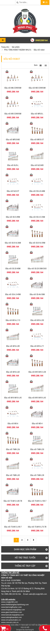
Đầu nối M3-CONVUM (37, 88)
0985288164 (41, 40)
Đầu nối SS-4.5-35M (37, 217)
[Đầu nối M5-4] (37, 420)
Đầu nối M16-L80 (13, 346)
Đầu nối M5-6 (13, 423)
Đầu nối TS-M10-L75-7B (37, 527)
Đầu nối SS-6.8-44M (37, 191)
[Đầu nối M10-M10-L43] (37, 394)
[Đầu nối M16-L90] (37, 317)
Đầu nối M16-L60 (13, 372)
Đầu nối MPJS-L (37, 114)
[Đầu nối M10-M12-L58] (37, 369)
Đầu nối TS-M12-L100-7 (37, 501)
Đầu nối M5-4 (37, 423)
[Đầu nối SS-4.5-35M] (37, 214)
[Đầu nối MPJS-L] (37, 110)
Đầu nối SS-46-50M (37, 294)
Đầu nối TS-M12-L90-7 (13, 527)
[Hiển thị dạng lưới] (40, 65)
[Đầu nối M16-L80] (12, 343)
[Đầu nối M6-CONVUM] (12, 85)
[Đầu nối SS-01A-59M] (37, 239)
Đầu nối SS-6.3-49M (13, 294)
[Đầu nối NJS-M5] (37, 162)
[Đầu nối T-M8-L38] (37, 472)
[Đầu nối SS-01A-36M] (12, 239)
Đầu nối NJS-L (13, 165)
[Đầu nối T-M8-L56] (12, 446)
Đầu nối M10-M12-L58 (37, 372)
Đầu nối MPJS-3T (37, 139)
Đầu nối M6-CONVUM (12, 88)
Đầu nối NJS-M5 (37, 165)
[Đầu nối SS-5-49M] (12, 214)
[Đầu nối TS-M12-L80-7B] (12, 498)
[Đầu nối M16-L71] (37, 343)
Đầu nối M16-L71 (37, 346)
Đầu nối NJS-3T (13, 191)
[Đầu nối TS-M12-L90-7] (12, 523)
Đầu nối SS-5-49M (13, 217)
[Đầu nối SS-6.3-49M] (12, 291)
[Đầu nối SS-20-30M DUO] (37, 265)
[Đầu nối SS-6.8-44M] (37, 188)
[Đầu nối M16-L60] (12, 369)
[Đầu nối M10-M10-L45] (12, 394)
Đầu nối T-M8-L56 (13, 449)
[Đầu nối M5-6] (12, 420)
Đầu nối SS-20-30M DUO (37, 268)
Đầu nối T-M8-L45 (13, 475)
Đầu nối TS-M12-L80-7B (13, 501)
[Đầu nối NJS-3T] (12, 188)
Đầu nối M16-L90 (37, 320)
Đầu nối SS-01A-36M (13, 243)
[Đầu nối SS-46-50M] (37, 291)
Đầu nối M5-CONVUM (12, 114)
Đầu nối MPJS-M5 (13, 139)
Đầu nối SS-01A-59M (37, 243)
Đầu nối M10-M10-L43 (37, 398)
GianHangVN (29, 630)
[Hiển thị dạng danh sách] (45, 65)
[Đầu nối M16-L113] (12, 317)
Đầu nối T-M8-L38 (37, 475)
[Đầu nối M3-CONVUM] (37, 85)
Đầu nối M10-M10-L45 (13, 398)
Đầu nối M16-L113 (13, 320)
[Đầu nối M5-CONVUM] (12, 110)
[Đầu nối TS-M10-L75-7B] (37, 523)
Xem (36, 65)
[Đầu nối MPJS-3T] (37, 136)
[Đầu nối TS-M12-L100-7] (37, 498)
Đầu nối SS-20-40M (12, 268)
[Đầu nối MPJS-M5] (12, 136)
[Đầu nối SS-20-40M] (12, 265)
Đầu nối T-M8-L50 (37, 449)
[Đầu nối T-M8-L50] (37, 446)
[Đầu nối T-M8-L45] (12, 472)
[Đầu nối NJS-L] (12, 162)
